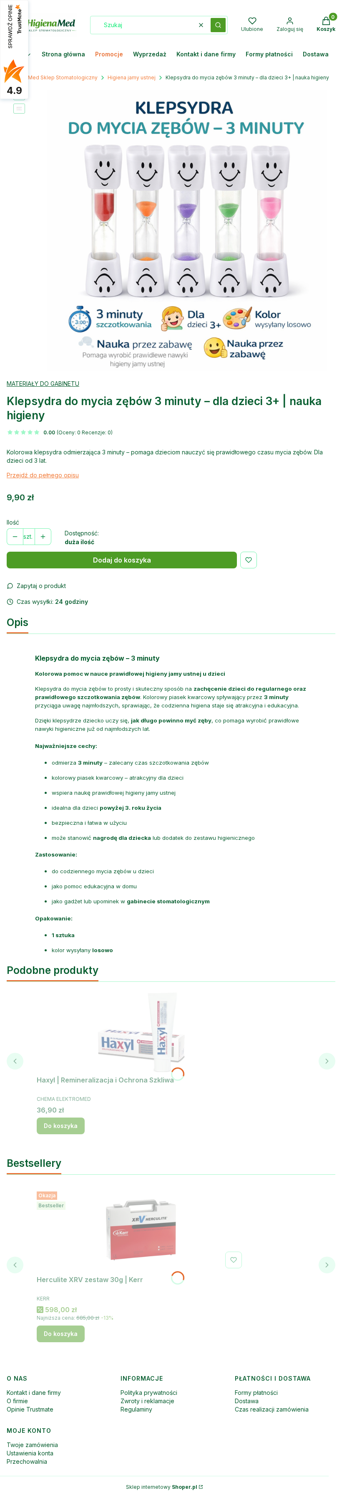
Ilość (13, 522)
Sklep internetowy (161, 1487)
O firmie (17, 1400)
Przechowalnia (27, 1461)
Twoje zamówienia (32, 1444)
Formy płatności (256, 1392)
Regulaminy (136, 1409)
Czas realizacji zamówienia (272, 1409)
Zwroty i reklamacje (147, 1400)
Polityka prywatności (149, 1392)
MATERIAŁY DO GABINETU (43, 383)
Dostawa (247, 1400)
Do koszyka (61, 1125)
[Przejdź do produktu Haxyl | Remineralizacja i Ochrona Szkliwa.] (141, 1030)
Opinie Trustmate (30, 1409)
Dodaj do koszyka (122, 560)
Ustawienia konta (30, 1453)
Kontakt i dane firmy (34, 1392)
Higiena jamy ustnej (132, 77)
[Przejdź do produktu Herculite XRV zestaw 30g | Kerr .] (141, 1230)
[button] (218, 25)
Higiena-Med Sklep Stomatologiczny (52, 77)
